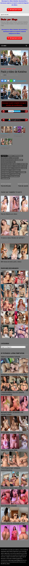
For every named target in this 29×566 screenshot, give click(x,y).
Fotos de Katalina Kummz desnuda (9, 164)
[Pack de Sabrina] (6, 129)
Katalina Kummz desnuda (7, 166)
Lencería (3, 68)
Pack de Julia (4, 145)
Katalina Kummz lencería (21, 166)
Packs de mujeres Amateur (20, 168)
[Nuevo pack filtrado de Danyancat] (21, 277)
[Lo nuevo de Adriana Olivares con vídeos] (7, 290)
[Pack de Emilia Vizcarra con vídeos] (21, 304)
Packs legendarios (15, 170)
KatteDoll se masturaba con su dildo (14, 375)
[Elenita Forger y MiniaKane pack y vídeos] (7, 331)
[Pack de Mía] (19, 129)
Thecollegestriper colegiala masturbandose (10, 469)
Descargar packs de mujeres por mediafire (11, 160)
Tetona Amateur (5, 178)
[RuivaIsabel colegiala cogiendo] (14, 441)
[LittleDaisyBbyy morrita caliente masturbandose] (14, 403)
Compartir (21, 81)
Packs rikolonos (15, 174)
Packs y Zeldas (5, 176)
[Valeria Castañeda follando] (14, 365)
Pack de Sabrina (4, 133)
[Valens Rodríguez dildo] (14, 459)
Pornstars (9, 68)
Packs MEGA (13, 172)
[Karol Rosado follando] (14, 514)
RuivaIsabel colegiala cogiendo (12, 432)
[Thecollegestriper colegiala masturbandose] (14, 479)
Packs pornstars (5, 174)
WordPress (3, 563)
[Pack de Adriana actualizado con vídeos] (7, 277)
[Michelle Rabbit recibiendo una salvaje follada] (14, 423)
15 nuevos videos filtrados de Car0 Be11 (13, 238)
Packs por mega (22, 172)
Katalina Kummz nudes (6, 168)
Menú (4, 45)
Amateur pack (14, 158)
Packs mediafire (5, 172)
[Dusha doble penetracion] (21, 331)
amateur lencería (5, 158)
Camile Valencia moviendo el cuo (13, 524)
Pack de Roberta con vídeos (9, 214)
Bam (8, 563)
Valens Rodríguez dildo (9, 450)
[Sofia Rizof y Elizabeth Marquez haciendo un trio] (7, 304)
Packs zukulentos (14, 176)
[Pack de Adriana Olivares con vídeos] (21, 290)
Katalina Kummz (23, 164)
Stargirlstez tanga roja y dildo (11, 488)
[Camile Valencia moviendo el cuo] (14, 532)
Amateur (10, 155)
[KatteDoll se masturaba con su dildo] (14, 383)
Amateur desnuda (18, 155)
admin (4, 75)
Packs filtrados (5, 170)
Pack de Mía (16, 133)
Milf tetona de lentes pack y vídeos (11, 262)
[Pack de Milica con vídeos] (7, 317)
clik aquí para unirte (15, 9)
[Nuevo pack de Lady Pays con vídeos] (21, 317)
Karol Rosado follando (9, 506)
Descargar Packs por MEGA (8, 162)
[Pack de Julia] (6, 141)
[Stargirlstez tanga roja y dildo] (14, 497)
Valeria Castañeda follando (10, 357)
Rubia (14, 68)
